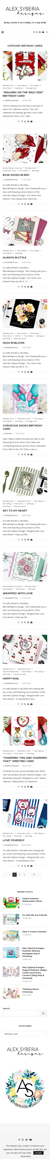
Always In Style (14, 257)
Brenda (8, 433)
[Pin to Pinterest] (28, 121)
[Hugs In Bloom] (25, 313)
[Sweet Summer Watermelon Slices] (11, 902)
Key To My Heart (15, 510)
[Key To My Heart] (25, 481)
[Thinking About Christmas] (11, 993)
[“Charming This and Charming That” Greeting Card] (25, 731)
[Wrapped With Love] (25, 566)
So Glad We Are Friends (34, 915)
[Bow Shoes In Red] (25, 148)
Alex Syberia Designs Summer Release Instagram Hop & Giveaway (33, 952)
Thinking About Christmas (30, 990)
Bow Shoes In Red (16, 175)
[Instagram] (37, 32)
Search (6, 1008)
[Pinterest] (40, 32)
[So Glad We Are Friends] (11, 919)
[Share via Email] (31, 121)
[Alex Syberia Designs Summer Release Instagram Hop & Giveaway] (11, 952)
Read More (26, 1156)
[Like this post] (19, 121)
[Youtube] (43, 32)
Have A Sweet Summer (34, 931)
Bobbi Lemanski (12, 100)
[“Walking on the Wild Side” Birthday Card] (25, 65)
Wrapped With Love (18, 593)
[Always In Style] (25, 231)
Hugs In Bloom (13, 342)
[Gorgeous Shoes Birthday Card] (25, 398)
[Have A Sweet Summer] (11, 935)
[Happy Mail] (25, 649)
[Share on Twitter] (25, 121)
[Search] (47, 32)
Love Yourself (13, 840)
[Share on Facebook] (22, 121)
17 (34, 874)
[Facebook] (34, 32)
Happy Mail (11, 678)
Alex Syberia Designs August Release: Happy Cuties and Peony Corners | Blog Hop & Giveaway (34, 972)
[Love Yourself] (25, 813)
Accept (38, 1152)
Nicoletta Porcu (11, 179)
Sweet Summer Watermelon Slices (32, 899)
